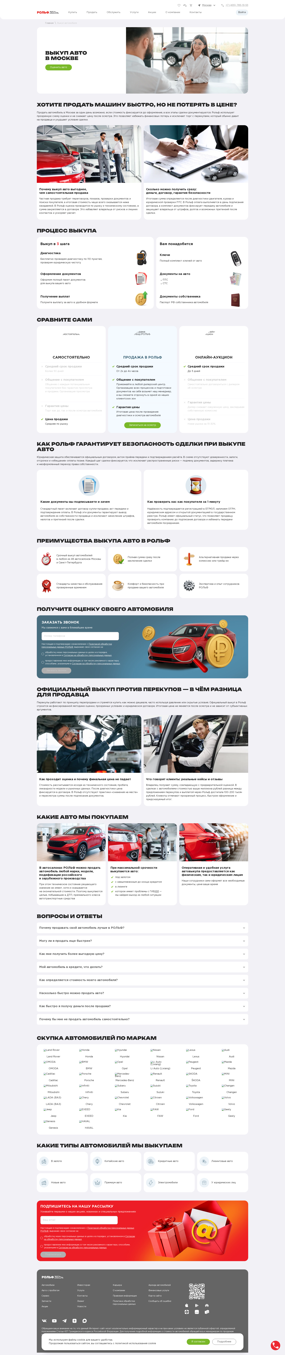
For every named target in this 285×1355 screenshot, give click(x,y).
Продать (92, 12)
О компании (173, 12)
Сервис (45, 1296)
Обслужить (113, 12)
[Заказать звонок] (275, 1345)
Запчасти (46, 1301)
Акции (152, 12)
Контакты (196, 12)
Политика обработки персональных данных (124, 1302)
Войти (242, 12)
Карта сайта (155, 1296)
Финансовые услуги (158, 1290)
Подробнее (224, 1342)
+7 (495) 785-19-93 (237, 5)
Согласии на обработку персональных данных (88, 655)
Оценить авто (58, 67)
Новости (81, 1306)
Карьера (117, 1285)
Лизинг (80, 1301)
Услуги (134, 12)
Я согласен (198, 1342)
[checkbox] (81, 654)
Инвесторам (83, 1285)
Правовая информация (125, 1296)
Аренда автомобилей (159, 1285)
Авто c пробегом (50, 1290)
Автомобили (48, 1285)
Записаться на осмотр (142, 425)
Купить (72, 12)
